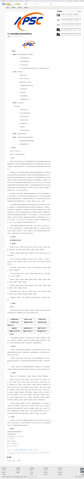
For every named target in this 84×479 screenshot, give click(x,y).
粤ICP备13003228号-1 (20, 476)
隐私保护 (80, 476)
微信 (22, 449)
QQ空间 (13, 449)
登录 (81, 1)
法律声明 (76, 476)
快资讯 (7, 7)
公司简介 (4, 470)
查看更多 (79, 11)
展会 (14, 460)
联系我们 (4, 472)
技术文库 (10, 1)
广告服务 (59, 470)
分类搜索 (17, 472)
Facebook (32, 449)
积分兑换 (45, 474)
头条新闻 (9, 460)
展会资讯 (26, 7)
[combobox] (26, 4)
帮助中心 (31, 470)
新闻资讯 (13, 7)
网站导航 (70, 1)
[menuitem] (7, 7)
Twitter (37, 449)
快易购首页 (5, 1)
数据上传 (21, 1)
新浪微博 (18, 449)
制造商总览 (60, 472)
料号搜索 (17, 470)
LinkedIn (26, 449)
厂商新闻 (18, 460)
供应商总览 (60, 474)
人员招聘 (4, 474)
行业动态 (16, 1)
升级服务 (45, 472)
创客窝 (26, 1)
